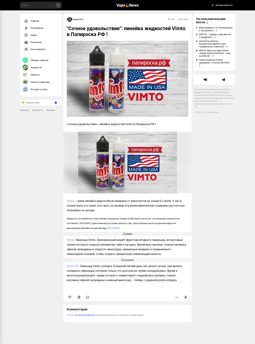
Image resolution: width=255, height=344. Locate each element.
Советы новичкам (40, 82)
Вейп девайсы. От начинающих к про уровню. (215, 29)
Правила (24, 110)
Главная (35, 21)
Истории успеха (39, 89)
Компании (36, 42)
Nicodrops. (114, 228)
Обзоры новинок (39, 60)
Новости (35, 74)
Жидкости (36, 67)
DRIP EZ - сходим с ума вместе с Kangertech (215, 35)
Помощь (50, 110)
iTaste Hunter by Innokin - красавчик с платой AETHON (215, 63)
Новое (34, 35)
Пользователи (38, 49)
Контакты (38, 110)
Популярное (37, 28)
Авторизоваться (223, 5)
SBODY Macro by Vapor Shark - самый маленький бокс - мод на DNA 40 (214, 53)
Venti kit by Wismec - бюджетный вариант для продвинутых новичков (213, 44)
